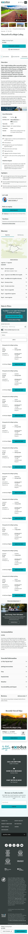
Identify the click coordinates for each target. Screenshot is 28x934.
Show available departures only (12, 329)
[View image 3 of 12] (20, 25)
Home (2, 28)
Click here (6, 213)
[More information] (19, 119)
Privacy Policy (20, 812)
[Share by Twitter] (8, 31)
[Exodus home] (5, 2)
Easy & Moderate (14, 119)
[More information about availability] (8, 355)
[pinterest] (17, 845)
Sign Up (14, 806)
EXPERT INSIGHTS (19, 820)
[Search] (19, 2)
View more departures (13, 601)
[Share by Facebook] (6, 31)
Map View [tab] (7, 235)
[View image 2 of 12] (12, 25)
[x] (10, 845)
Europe (6, 28)
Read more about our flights (14, 319)
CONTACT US (4, 820)
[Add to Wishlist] (24, 716)
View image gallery (21, 20)
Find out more (7, 167)
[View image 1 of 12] (4, 25)
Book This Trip (20, 364)
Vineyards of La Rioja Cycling (8, 223)
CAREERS (17, 826)
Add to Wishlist (15, 49)
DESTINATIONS (18, 823)
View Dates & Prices (13, 46)
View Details (14, 622)
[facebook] (6, 845)
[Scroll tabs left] (1, 56)
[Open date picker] (25, 327)
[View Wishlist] (21, 2)
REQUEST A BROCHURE (6, 823)
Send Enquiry (14, 210)
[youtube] (21, 845)
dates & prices (21, 931)
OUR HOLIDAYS (4, 829)
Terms (25, 812)
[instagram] (14, 845)
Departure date (5, 324)
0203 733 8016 (23, 2)
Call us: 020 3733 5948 (13, 316)
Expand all (3, 264)
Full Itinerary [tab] (20, 235)
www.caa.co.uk (18, 898)
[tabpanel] (14, 268)
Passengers (4, 332)
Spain (10, 28)
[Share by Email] (10, 31)
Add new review (21, 696)
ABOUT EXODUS (5, 826)
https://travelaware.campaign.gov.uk (17, 920)
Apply (14, 339)
